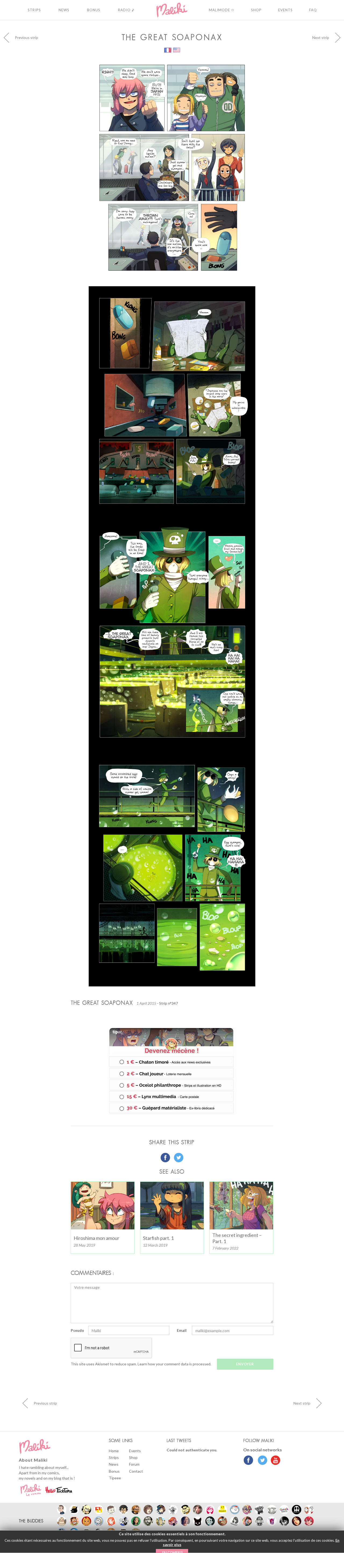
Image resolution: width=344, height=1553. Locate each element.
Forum (134, 1464)
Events (135, 1450)
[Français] (168, 49)
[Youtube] (274, 1461)
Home (114, 1450)
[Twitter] (261, 1461)
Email (182, 1330)
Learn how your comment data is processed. (174, 1364)
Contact (136, 1471)
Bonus (114, 1471)
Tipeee (115, 1478)
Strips (114, 1457)
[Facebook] (248, 1461)
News (114, 1464)
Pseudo (77, 1330)
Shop (133, 1457)
